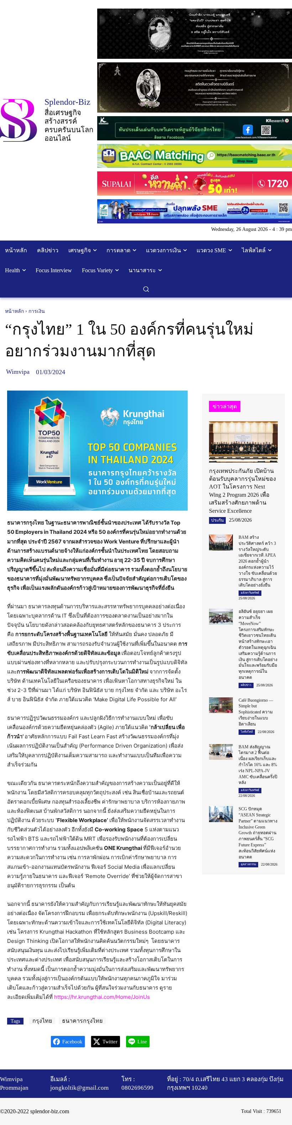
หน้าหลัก (14, 311)
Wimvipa (18, 371)
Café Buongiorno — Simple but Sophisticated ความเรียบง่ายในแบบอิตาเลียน (256, 712)
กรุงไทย (42, 1021)
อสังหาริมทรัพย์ (250, 592)
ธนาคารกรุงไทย (82, 1021)
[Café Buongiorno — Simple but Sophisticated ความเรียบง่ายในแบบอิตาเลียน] (221, 705)
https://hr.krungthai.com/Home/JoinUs (102, 997)
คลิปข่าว (246, 685)
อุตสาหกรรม (248, 864)
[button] (146, 289)
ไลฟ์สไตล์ (247, 731)
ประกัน (217, 520)
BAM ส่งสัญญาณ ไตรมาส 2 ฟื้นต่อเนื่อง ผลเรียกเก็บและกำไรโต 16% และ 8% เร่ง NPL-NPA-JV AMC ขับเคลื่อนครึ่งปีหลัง (258, 764)
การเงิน (36, 311)
